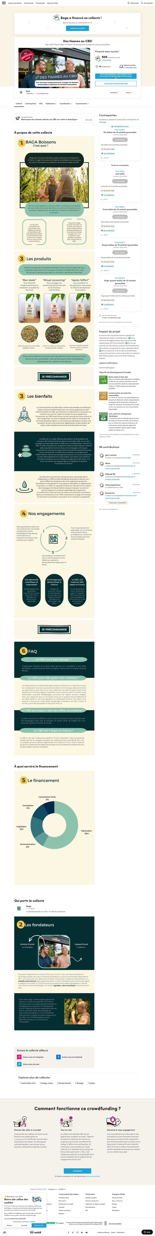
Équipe (114, 1204)
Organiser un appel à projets (95, 1204)
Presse (114, 1207)
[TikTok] (73, 1232)
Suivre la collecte (77, 28)
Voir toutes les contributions (108, 509)
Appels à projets (91, 1198)
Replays (61, 1213)
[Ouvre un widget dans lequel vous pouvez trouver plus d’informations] (147, 1232)
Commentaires (82, 103)
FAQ (40, 103)
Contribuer (77, 1171)
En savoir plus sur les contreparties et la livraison (115, 322)
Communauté (28, 3)
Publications (51, 103)
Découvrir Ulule (117, 1198)
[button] (5, 1232)
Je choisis (24, 1225)
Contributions (66, 103)
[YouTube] (86, 1232)
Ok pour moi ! (39, 1225)
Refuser (9, 1225)
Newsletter (115, 1210)
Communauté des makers (69, 1194)
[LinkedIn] (82, 1232)
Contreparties (30, 103)
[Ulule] (46, 1232)
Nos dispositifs (90, 1207)
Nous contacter (117, 1201)
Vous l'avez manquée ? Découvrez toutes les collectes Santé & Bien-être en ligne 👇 (116, 76)
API (87, 1210)
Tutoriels (61, 1207)
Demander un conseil (66, 1204)
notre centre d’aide (93, 1176)
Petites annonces (64, 1210)
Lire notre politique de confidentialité (15, 1218)
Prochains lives (64, 1198)
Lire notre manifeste (115, 1223)
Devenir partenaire (92, 1201)
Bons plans (62, 1201)
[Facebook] (68, 1232)
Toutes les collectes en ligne (116, 83)
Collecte (19, 103)
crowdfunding (19, 1139)
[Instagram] (77, 1232)
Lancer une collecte (15, 3)
